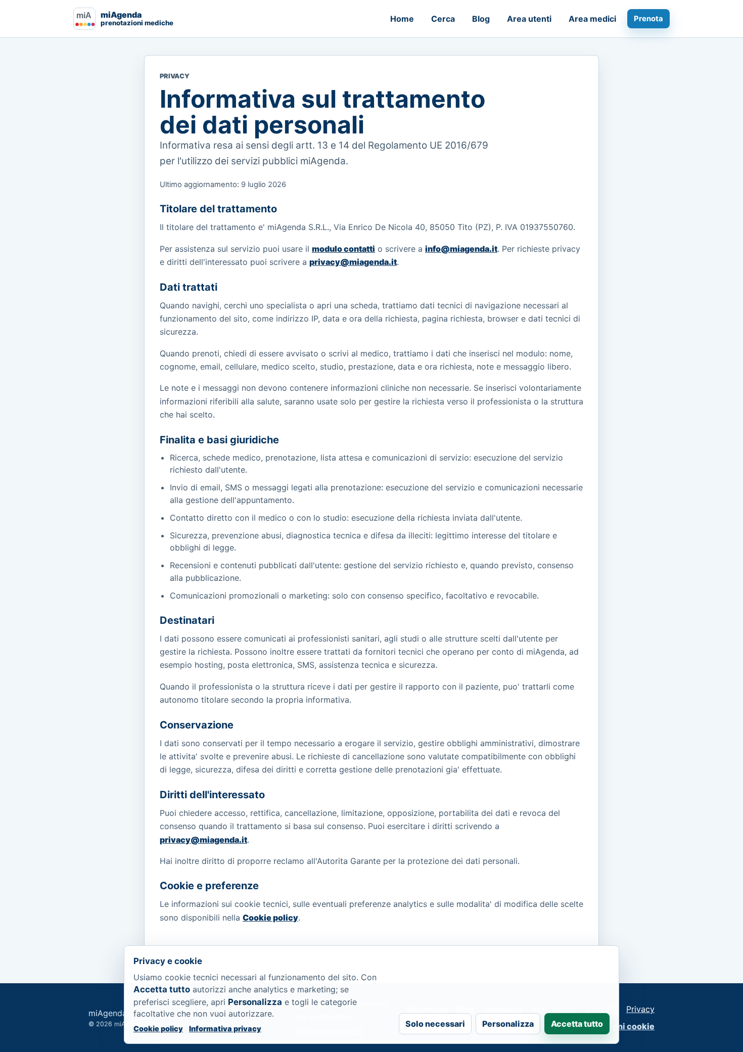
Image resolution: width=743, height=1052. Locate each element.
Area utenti (529, 19)
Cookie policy (270, 917)
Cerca (443, 19)
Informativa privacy (225, 1028)
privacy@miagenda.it (353, 262)
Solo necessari (435, 1024)
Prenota (648, 18)
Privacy (640, 1009)
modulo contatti (343, 249)
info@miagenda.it (461, 249)
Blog (481, 19)
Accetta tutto (577, 1024)
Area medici (592, 19)
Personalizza (508, 1024)
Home (402, 19)
